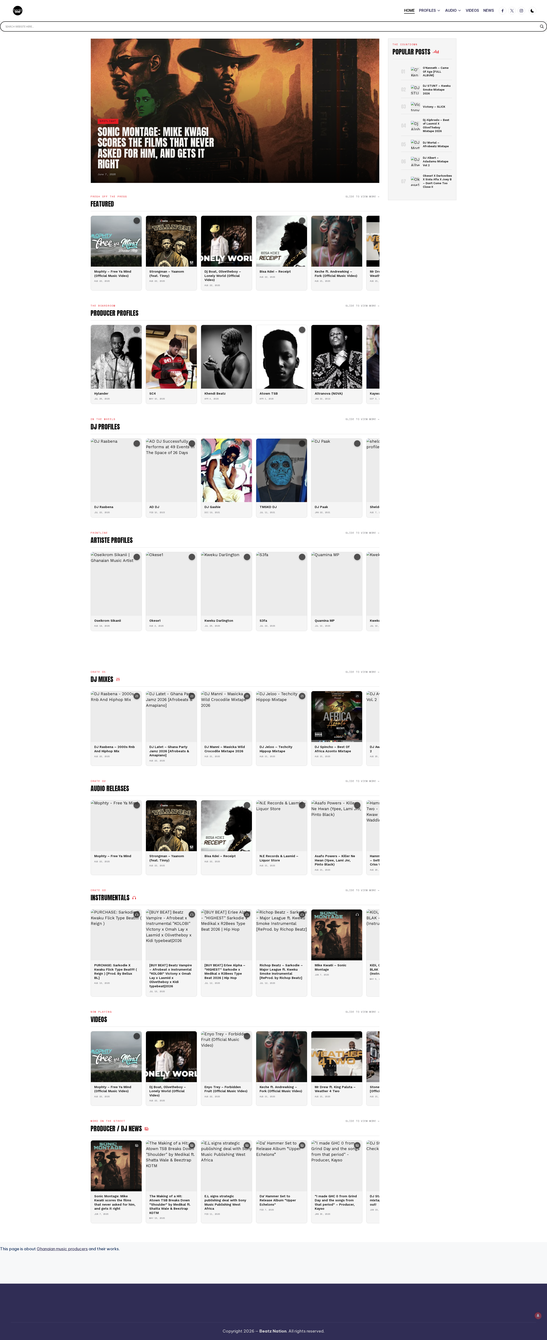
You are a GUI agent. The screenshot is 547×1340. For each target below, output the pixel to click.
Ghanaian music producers (62, 1248)
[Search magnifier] (542, 26)
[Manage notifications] (538, 1315)
